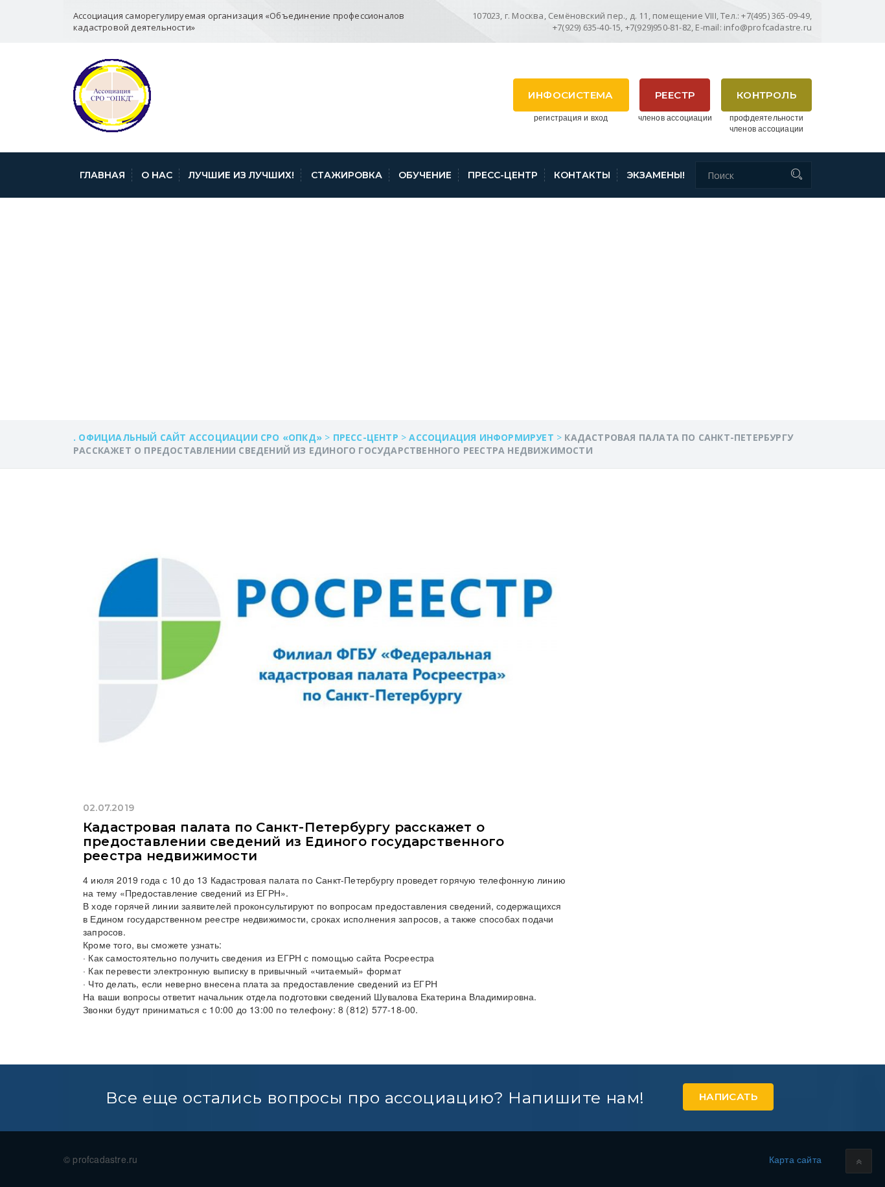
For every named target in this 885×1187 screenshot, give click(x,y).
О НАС (156, 175)
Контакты (582, 175)
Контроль (766, 95)
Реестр (675, 95)
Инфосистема (570, 95)
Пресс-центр (503, 175)
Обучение (425, 175)
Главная (102, 175)
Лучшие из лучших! (241, 175)
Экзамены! (655, 175)
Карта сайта (795, 1159)
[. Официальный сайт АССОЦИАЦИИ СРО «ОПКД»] (112, 94)
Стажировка (346, 175)
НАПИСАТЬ (728, 1096)
